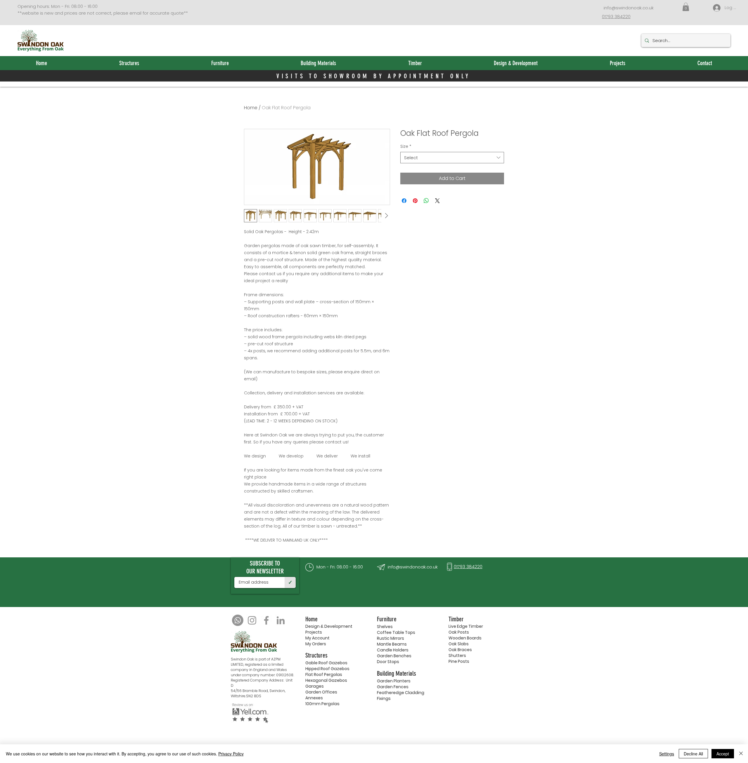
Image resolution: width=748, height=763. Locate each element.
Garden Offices (321, 692)
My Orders (315, 644)
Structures (316, 655)
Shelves (385, 627)
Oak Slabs (459, 644)
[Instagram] (252, 620)
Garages (314, 686)
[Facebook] (266, 620)
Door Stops (388, 662)
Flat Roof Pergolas (323, 674)
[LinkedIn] (280, 620)
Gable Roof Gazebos (326, 663)
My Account (317, 638)
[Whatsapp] (237, 620)
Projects (313, 632)
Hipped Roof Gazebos (327, 669)
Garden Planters (394, 681)
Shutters (457, 655)
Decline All (693, 754)
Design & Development (328, 626)
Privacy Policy (231, 754)
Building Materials (396, 673)
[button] (685, 7)
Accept (722, 754)
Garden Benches (394, 656)
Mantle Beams (392, 644)
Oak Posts (459, 632)
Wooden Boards (465, 638)
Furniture (386, 619)
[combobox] (452, 157)
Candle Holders (392, 650)
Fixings (384, 698)
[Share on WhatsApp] (426, 200)
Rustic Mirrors (390, 638)
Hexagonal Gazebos (326, 680)
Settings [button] (666, 754)
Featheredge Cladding (400, 693)
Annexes (314, 698)
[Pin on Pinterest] (415, 200)
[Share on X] (437, 200)
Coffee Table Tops (396, 632)
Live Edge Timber (466, 626)
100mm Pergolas (322, 704)
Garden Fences (392, 687)
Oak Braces (460, 650)
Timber (456, 619)
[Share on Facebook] (404, 200)
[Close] (740, 753)
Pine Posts (459, 661)
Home (250, 107)
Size (405, 146)
